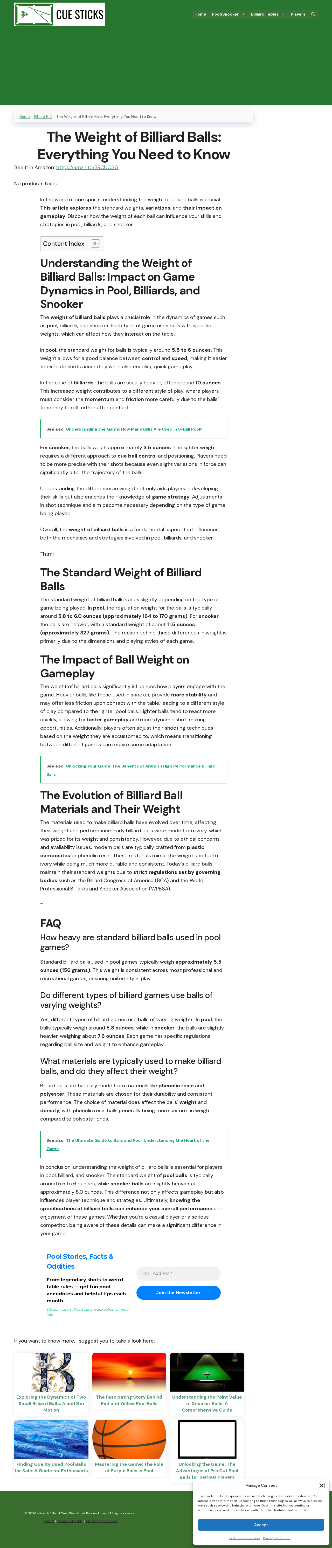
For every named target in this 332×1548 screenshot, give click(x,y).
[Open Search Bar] (313, 14)
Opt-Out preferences (101, 1521)
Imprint (49, 1521)
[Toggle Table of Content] (93, 243)
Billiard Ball (43, 116)
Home (200, 14)
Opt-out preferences (244, 1538)
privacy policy (102, 1309)
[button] (321, 1485)
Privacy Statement (276, 1538)
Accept (261, 1525)
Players (298, 14)
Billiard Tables (265, 14)
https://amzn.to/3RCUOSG (87, 167)
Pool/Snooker (225, 14)
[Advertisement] (166, 68)
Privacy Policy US (69, 1521)
